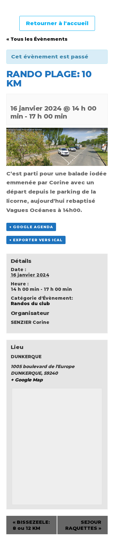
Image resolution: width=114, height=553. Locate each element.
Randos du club (30, 303)
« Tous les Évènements (36, 39)
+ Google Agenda (31, 227)
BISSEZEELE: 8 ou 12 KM (31, 525)
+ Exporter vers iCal (36, 240)
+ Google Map (27, 380)
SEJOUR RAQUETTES (83, 525)
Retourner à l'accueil (57, 23)
